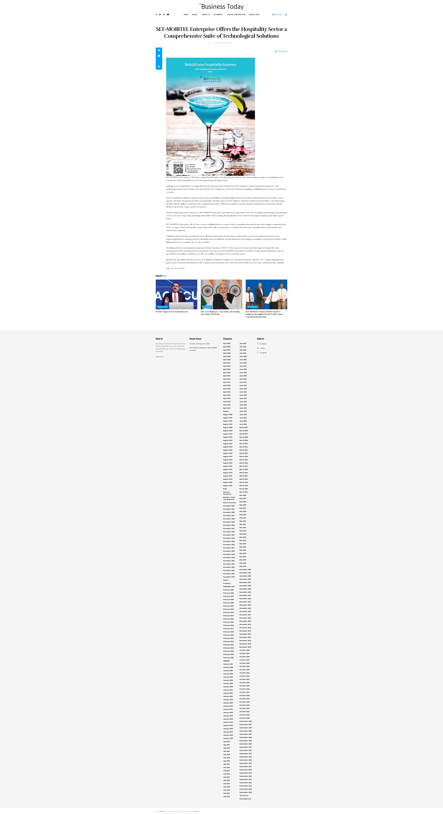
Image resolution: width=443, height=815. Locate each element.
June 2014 (243, 389)
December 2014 (229, 538)
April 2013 (226, 369)
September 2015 (245, 760)
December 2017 (229, 548)
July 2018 (226, 787)
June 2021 (243, 408)
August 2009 (227, 431)
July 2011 (226, 764)
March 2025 (243, 489)
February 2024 (228, 648)
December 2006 (229, 512)
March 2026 (243, 492)
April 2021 (226, 392)
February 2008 (228, 599)
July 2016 (226, 780)
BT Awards (218, 14)
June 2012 (243, 382)
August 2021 (227, 469)
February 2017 (228, 628)
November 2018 (245, 618)
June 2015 (243, 392)
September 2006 (245, 731)
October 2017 (244, 692)
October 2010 (244, 670)
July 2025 (242, 350)
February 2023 (228, 645)
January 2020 (228, 719)
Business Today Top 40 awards (229, 498)
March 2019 (243, 473)
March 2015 (243, 460)
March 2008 (243, 437)
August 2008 (227, 427)
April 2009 (226, 356)
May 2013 (242, 527)
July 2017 (226, 783)
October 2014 (244, 682)
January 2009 (228, 683)
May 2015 (242, 534)
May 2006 (242, 505)
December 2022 (162, 307)
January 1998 (228, 667)
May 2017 (242, 540)
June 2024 (243, 418)
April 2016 (226, 379)
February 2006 (228, 593)
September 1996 (245, 721)
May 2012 (242, 524)
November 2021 (245, 628)
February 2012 (228, 612)
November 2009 (245, 589)
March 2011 (243, 447)
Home (186, 14)
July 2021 (226, 793)
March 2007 (243, 434)
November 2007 (245, 582)
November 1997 (245, 573)
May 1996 (242, 495)
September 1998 (245, 728)
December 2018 (229, 551)
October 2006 (244, 657)
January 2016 (228, 706)
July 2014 (226, 774)
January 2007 (228, 677)
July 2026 (242, 353)
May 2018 (242, 544)
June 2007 (243, 366)
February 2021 (228, 638)
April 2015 (226, 376)
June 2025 (243, 421)
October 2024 (244, 715)
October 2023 (244, 712)
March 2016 (243, 463)
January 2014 (228, 700)
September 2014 (245, 757)
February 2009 (228, 603)
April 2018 (226, 385)
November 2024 (245, 640)
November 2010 (245, 592)
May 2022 (242, 553)
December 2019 (229, 554)
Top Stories (243, 795)
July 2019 (226, 790)
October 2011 (244, 673)
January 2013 (228, 696)
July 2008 (226, 754)
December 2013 (229, 535)
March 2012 (243, 450)
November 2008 (245, 586)
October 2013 (244, 679)
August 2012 (227, 440)
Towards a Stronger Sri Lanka (200, 344)
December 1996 (229, 506)
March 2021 (243, 476)
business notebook (177, 268)
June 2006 (243, 363)
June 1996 (243, 356)
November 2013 (245, 602)
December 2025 (229, 577)
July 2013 (226, 771)
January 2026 (228, 738)
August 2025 (227, 482)
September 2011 (245, 747)
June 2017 (243, 398)
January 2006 (228, 674)
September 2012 (245, 750)
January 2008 (228, 680)
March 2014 (243, 456)
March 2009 (243, 440)
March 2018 (243, 469)
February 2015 (228, 622)
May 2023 (242, 557)
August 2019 (227, 463)
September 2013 (245, 753)
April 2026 (226, 408)
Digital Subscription (236, 14)
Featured (226, 583)
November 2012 (245, 598)
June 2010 (243, 376)
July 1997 (226, 745)
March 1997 (243, 427)
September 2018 (245, 770)
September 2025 (245, 792)
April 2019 (226, 389)
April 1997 (226, 343)
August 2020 (227, 466)
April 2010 (226, 360)
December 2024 (229, 574)
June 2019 (243, 405)
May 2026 (242, 566)
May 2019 (242, 547)
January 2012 (228, 693)
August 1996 (227, 414)
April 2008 (226, 353)
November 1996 (245, 569)
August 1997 (227, 418)
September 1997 (245, 724)
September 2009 (245, 741)
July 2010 (226, 761)
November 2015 (245, 608)
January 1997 (228, 664)
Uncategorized (245, 799)
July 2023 (242, 343)
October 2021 (244, 705)
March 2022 (243, 479)
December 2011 (229, 528)
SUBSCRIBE (278, 14)
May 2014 (242, 531)
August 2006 (227, 421)
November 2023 (245, 637)
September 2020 (245, 776)
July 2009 (226, 758)
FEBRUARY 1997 (229, 587)
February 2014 (228, 619)
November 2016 (245, 611)
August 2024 (227, 479)
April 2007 (226, 350)
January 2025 (228, 735)
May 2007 (242, 508)
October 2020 (244, 702)
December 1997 (229, 509)
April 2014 (226, 372)
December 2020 (229, 557)
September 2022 (245, 783)
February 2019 (228, 635)
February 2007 (228, 596)
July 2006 (226, 748)
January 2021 (228, 722)
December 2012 (229, 532)
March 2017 (243, 466)
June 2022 (243, 411)
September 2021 (245, 779)
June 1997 (243, 360)
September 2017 (245, 766)
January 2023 (228, 729)
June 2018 (243, 402)
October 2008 (244, 663)
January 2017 (228, 709)
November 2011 (245, 595)
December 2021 (229, 561)
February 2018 (228, 632)
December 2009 (229, 522)
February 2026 (228, 658)
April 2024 (226, 402)
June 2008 (243, 369)
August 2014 (227, 447)
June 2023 (243, 414)
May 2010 (242, 518)
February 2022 (228, 641)
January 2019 (228, 716)
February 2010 (228, 606)
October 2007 (244, 660)
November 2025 (245, 647)
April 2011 (226, 363)
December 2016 (229, 545)
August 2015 (227, 450)
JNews (162, 811)
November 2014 (245, 605)
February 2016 (228, 625)
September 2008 (245, 737)
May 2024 (242, 560)
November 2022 (245, 631)
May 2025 (242, 563)
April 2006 (226, 347)
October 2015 (244, 686)
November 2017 (245, 615)
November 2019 (245, 621)
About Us (206, 14)
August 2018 (227, 460)
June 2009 (243, 372)
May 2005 (242, 502)
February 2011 (228, 609)
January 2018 (228, 712)
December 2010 (229, 525)
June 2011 (243, 379)
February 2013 (228, 616)
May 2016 (242, 537)
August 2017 (227, 456)
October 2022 (244, 708)
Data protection (229, 503)
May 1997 (242, 498)
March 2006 (243, 431)
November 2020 (245, 624)
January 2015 (228, 703)
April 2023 (226, 398)
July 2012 (226, 767)
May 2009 (242, 515)
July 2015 (226, 777)
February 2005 (228, 590)
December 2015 (229, 541)
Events (225, 580)
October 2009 (244, 666)
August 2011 (227, 437)
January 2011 (228, 690)
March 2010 (243, 444)
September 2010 (245, 744)
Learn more (160, 357)
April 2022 (226, 395)
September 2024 (245, 789)
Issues (194, 14)
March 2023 (243, 482)
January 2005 (228, 670)
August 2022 (227, 473)
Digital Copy (254, 14)
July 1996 (226, 742)
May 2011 (242, 521)
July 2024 (242, 347)
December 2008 (229, 519)
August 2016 (227, 453)
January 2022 (228, 725)
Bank (225, 489)
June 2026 (243, 424)
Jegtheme (196, 811)
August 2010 (227, 434)
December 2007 (229, 515)
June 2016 (243, 395)
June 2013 (243, 385)
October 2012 (244, 676)
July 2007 (226, 751)
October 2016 (244, 689)
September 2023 (245, 786)
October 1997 (244, 653)
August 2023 (227, 476)
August (226, 411)
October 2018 (244, 695)
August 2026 (227, 485)
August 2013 (227, 444)
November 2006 (245, 576)
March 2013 (243, 453)
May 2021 (242, 550)
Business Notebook (227, 493)
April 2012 (226, 366)
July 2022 (226, 796)
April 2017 (226, 382)
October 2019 (244, 699)
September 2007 (245, 734)
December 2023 (229, 570)
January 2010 (228, 687)
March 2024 (243, 485)
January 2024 (228, 732)
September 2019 (245, 773)
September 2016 (245, 763)
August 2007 (227, 424)
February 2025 (228, 654)
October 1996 (244, 650)
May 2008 (242, 511)
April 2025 (226, 405)
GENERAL (226, 661)
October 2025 (244, 718)
